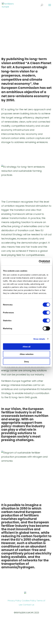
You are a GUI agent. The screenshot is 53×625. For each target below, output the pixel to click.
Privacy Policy (14, 600)
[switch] (46, 313)
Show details (39, 339)
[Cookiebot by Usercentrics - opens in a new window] (39, 261)
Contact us (28, 604)
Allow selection (26, 354)
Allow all (26, 347)
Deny (26, 362)
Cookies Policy (29, 600)
